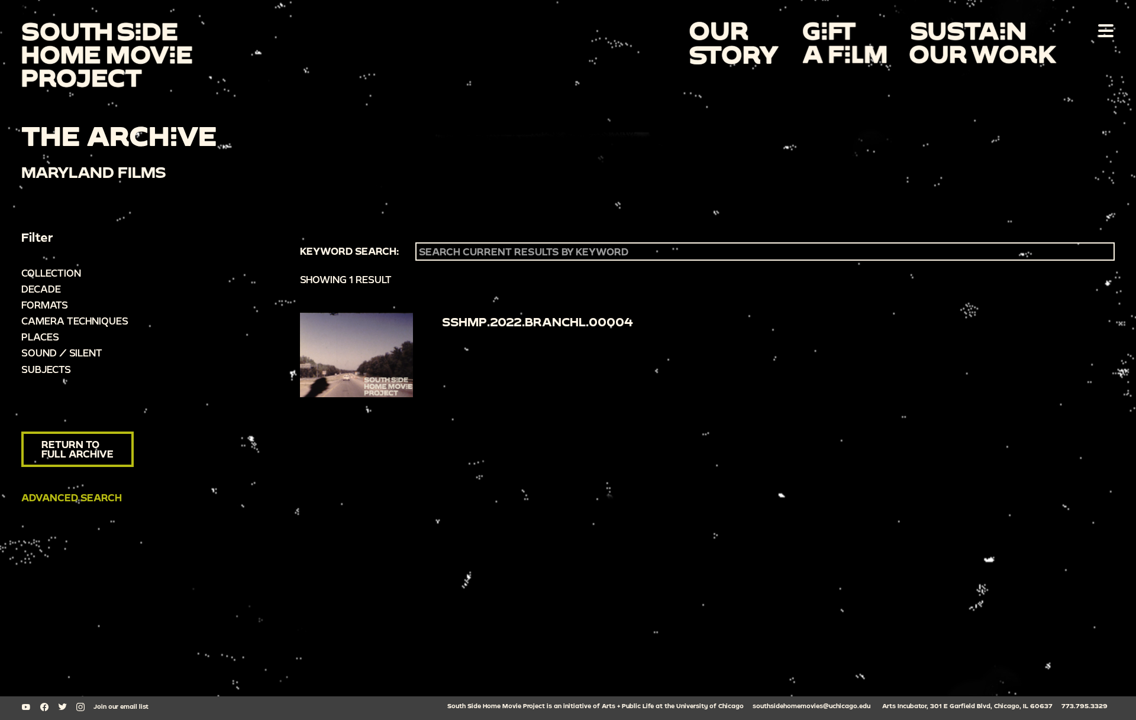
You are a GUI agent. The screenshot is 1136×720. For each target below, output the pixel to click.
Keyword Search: (349, 251)
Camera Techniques (74, 320)
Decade (41, 288)
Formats (44, 304)
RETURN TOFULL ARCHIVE (77, 449)
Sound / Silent (61, 352)
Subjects (46, 369)
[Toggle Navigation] (1103, 30)
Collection (51, 272)
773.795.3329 (1084, 705)
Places (40, 336)
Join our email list (121, 706)
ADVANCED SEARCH (71, 497)
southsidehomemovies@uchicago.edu (811, 705)
